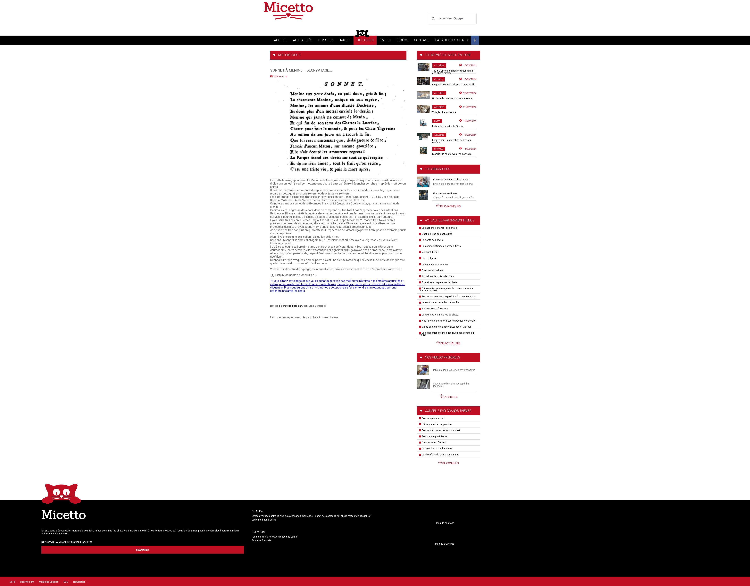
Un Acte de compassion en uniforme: (452, 98)
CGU (65, 582)
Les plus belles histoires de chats (440, 314)
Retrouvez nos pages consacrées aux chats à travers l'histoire (304, 317)
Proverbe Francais (261, 540)
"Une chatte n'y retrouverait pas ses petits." (275, 536)
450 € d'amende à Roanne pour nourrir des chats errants (453, 71)
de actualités (450, 343)
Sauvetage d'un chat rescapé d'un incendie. (451, 384)
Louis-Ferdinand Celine (264, 519)
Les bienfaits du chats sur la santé (440, 454)
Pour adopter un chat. (433, 418)
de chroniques (450, 206)
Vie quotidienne (430, 252)
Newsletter (79, 582)
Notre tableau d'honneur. (435, 308)
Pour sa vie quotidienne (434, 436)
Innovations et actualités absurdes (441, 302)
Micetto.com (27, 582)
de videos (450, 396)
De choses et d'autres (434, 442)
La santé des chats (432, 240)
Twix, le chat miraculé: (444, 112)
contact (421, 40)
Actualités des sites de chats (438, 276)
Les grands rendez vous (435, 264)
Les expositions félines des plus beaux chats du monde (446, 334)
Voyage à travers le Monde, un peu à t (453, 197)
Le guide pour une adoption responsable (453, 84)
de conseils (450, 463)
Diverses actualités (432, 270)
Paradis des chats (451, 40)
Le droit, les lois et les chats (437, 448)
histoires (365, 40)
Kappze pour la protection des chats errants (451, 141)
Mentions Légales (48, 582)
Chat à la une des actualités (437, 234)
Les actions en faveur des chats (439, 228)
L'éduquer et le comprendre (437, 424)
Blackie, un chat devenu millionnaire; (452, 154)
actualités (302, 40)
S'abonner (142, 549)
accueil (280, 40)
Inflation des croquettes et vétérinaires (454, 370)
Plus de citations (445, 523)
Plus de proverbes (444, 544)
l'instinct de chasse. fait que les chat (453, 184)
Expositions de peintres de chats (439, 282)
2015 (12, 582)
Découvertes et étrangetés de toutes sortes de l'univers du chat (446, 289)
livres (385, 40)
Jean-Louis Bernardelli (314, 306)
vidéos (402, 40)
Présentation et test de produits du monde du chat (449, 296)
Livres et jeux (429, 258)
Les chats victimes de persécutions (441, 246)
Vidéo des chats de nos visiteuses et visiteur (446, 326)
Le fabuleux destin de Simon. (447, 126)
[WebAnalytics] (98, 582)
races (345, 40)
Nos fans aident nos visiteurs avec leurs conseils (449, 320)
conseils (326, 40)
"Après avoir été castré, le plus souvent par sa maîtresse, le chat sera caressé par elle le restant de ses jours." (311, 516)
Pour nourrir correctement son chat (441, 430)
